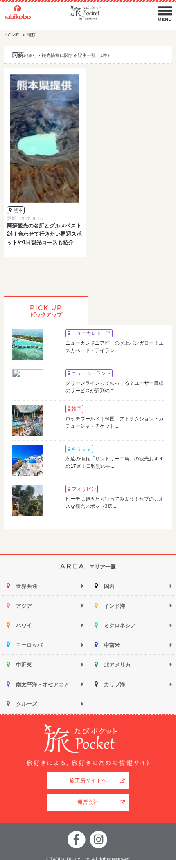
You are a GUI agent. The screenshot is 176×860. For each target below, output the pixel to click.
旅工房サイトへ (88, 780)
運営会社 (88, 802)
